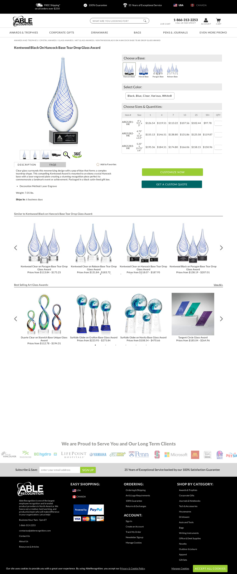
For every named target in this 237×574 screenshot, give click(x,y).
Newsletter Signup (134, 537)
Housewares (185, 511)
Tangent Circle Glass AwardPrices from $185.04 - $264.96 (193, 339)
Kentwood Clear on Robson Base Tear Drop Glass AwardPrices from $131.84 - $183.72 (94, 269)
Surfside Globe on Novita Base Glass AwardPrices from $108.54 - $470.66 (143, 339)
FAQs (52, 164)
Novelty (183, 543)
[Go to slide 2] (111, 274)
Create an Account (135, 526)
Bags (137, 32)
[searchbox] (119, 20)
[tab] (27, 164)
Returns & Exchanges (136, 506)
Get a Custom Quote (172, 184)
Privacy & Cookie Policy (132, 568)
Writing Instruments (189, 533)
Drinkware (99, 32)
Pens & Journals (175, 32)
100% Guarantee (97, 5)
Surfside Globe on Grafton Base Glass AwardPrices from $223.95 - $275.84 (93, 339)
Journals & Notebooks (189, 500)
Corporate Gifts (61, 32)
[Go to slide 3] (121, 274)
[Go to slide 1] (100, 274)
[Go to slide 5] (141, 274)
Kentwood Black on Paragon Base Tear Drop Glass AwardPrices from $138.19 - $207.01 (193, 269)
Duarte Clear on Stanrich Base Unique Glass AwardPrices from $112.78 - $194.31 (44, 340)
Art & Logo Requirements (138, 495)
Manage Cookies (134, 542)
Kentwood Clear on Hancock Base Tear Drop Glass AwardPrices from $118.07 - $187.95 (143, 269)
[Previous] (15, 248)
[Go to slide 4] (131, 274)
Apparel (183, 554)
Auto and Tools (186, 522)
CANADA (201, 5)
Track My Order (133, 532)
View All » (218, 284)
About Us (23, 541)
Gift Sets (183, 559)
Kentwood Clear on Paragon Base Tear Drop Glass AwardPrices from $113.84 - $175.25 (44, 269)
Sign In (129, 521)
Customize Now (172, 172)
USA (180, 5)
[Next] (221, 248)
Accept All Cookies (210, 568)
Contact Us (24, 536)
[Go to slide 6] (146, 345)
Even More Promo (213, 32)
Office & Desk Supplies (190, 538)
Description (27, 164)
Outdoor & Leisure (188, 549)
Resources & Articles (29, 546)
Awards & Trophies (23, 32)
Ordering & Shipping (136, 490)
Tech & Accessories (188, 506)
